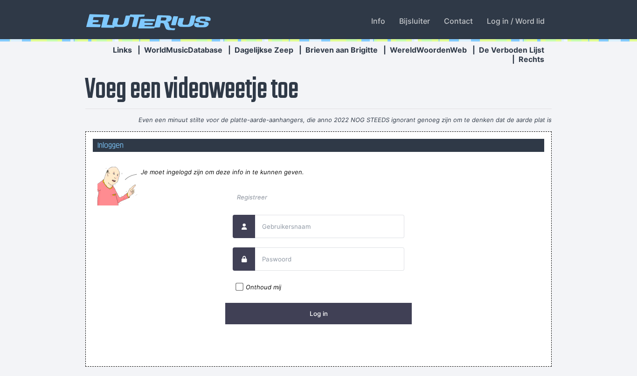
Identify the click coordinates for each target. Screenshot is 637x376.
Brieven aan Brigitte (341, 50)
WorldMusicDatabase (183, 50)
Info (378, 21)
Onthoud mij (263, 287)
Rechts (531, 59)
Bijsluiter (414, 21)
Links (122, 50)
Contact (458, 21)
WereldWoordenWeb (428, 50)
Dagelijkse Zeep (264, 50)
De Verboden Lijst (511, 50)
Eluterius (146, 21)
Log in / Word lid (516, 21)
